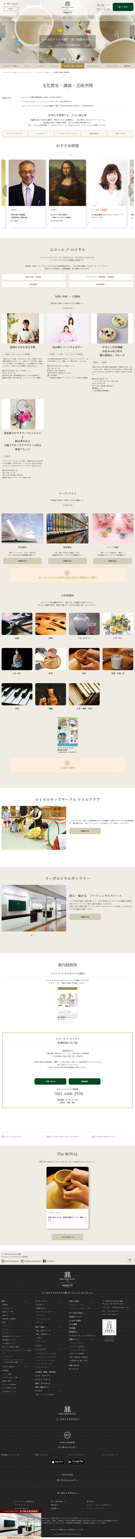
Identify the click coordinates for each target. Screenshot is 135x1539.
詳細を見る (22, 561)
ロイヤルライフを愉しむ (11, 66)
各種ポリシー (74, 1339)
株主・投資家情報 (57, 1501)
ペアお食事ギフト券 (9, 1388)
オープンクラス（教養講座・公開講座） (100, 277)
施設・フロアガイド (42, 1383)
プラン (38, 1322)
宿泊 (3, 1301)
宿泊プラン (6, 1315)
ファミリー (6, 1326)
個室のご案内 (6, 1381)
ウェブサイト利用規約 (77, 1347)
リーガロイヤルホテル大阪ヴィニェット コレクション (112, 1302)
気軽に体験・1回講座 (33, 277)
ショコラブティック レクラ (45, 1357)
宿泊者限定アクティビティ (11, 1336)
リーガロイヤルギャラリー (67, 133)
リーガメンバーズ (75, 1305)
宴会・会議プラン (42, 1331)
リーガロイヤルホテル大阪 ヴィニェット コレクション (17, 72)
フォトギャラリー (42, 1312)
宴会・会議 (39, 1327)
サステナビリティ (20, 1505)
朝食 (3, 1322)
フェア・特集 (6, 1374)
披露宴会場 (39, 1308)
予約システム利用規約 (77, 1353)
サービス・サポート (112, 66)
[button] (54, 154)
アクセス (38, 1391)
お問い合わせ (120, 133)
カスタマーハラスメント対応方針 (98, 1505)
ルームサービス (7, 1356)
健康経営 (54, 1505)
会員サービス (105, 5)
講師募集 (84, 1081)
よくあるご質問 (105, 9)
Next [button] (63, 910)
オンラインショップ (42, 1364)
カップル (5, 1329)
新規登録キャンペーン (9, 1455)
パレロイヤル (40, 1367)
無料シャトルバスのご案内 (45, 1394)
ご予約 (124, 6)
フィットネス (54, 66)
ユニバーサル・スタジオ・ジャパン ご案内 (16, 1350)
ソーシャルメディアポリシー (79, 1350)
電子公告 (90, 1501)
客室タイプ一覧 (7, 1312)
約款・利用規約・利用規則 (78, 1357)
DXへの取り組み (20, 1508)
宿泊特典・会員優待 (9, 1319)
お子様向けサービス (9, 1343)
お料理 (38, 1338)
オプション (39, 1341)
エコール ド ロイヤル (15, 133)
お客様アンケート (75, 1317)
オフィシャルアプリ (75, 1455)
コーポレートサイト (66, 1492)
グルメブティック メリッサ (45, 1353)
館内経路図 (94, 133)
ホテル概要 (73, 1324)
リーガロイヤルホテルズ (67, 1419)
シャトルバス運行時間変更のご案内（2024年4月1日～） (42, 97)
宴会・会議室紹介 (42, 1334)
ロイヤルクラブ (7, 1308)
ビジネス (5, 1333)
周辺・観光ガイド (42, 1387)
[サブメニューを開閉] (25, 1301)
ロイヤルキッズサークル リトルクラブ (64, 1136)
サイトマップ (74, 1369)
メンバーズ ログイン (109, 1455)
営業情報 (5, 1370)
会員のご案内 (74, 1301)
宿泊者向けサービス (9, 1340)
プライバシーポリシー (77, 1343)
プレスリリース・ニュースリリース (82, 1335)
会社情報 (72, 1328)
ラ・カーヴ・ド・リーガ (44, 1360)
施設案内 (127, 66)
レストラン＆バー (8, 1366)
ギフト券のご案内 (75, 1313)
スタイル (39, 1315)
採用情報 (72, 1332)
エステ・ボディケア (93, 66)
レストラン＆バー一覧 (9, 1377)
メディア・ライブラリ (94, 1508)
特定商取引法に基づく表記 (78, 1361)
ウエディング (40, 1301)
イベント (27, 66)
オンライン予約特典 (9, 1384)
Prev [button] (4, 910)
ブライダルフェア (42, 1319)
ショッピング (40, 66)
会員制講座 (33, 284)
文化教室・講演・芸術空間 (73, 66)
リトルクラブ (41, 133)
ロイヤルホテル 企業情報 (23, 1501)
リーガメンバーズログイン (78, 1308)
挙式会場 (39, 1305)
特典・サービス (40, 1455)
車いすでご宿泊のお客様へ (11, 1347)
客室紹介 (5, 1305)
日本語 (10, 9)
